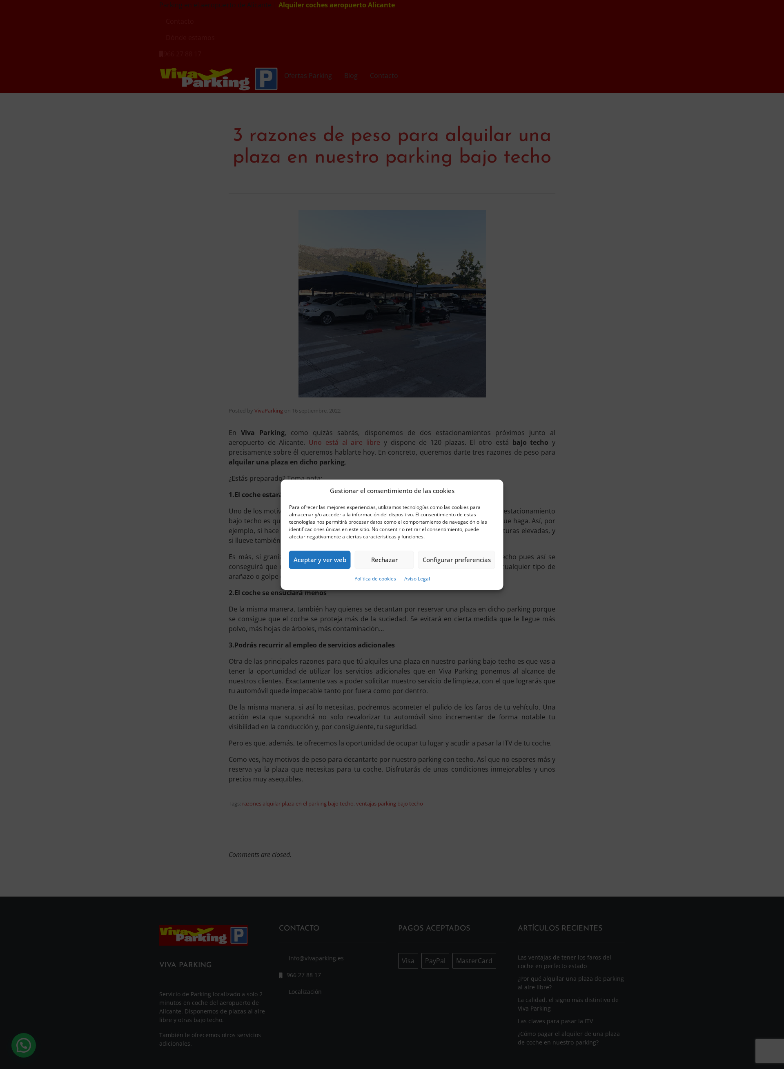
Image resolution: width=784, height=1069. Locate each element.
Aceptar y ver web (320, 560)
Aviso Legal (417, 578)
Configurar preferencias (457, 560)
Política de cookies (375, 578)
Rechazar (384, 560)
